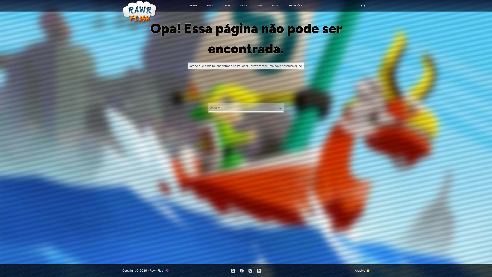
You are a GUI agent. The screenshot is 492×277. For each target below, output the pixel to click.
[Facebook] (242, 271)
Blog (210, 5)
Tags (260, 5)
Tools (243, 5)
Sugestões (295, 5)
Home (193, 5)
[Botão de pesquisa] (279, 107)
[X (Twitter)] (233, 271)
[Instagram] (250, 271)
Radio (275, 5)
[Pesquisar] (363, 6)
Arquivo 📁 (362, 270)
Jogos (226, 5)
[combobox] (242, 108)
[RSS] (259, 271)
